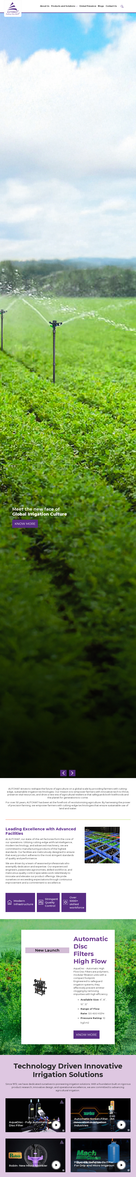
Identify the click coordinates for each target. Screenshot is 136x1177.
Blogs (101, 6)
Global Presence (87, 6)
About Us (44, 6)
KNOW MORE (25, 523)
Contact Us (111, 6)
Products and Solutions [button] (63, 6)
